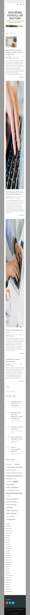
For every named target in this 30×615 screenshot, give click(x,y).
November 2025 (9, 530)
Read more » (21, 77)
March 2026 (8, 526)
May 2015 (8, 586)
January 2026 (8, 528)
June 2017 (8, 569)
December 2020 (9, 548)
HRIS (12, 58)
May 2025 (8, 537)
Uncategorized (17, 197)
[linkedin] (20, 4)
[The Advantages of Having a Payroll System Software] (15, 135)
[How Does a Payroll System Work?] (15, 273)
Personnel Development (11, 502)
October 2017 (8, 560)
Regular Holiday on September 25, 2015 (16, 438)
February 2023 (9, 546)
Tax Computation (10, 516)
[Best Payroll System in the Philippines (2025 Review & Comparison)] (11, 42)
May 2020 (8, 553)
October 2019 (8, 557)
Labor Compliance (12, 487)
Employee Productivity (14, 476)
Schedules (9, 508)
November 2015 (9, 575)
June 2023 (8, 539)
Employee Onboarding (11, 470)
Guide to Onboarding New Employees (16, 449)
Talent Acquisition (12, 510)
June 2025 (8, 535)
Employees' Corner (11, 478)
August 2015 (8, 582)
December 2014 (9, 591)
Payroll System (15, 58)
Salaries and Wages (11, 504)
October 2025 (8, 533)
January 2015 (8, 589)
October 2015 (8, 577)
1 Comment (20, 364)
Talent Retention (11, 513)
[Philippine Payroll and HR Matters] (15, 26)
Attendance (17, 464)
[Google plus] (17, 4)
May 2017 (8, 571)
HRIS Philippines (10, 484)
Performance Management (12, 499)
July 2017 (8, 566)
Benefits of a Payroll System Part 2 (17, 427)
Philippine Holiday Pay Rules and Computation (16, 403)
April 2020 (8, 555)
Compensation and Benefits (14, 467)
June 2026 (8, 524)
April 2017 (8, 573)
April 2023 (8, 544)
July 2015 (8, 584)
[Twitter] (23, 4)
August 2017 (8, 564)
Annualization (9, 464)
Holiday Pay (9, 481)
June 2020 (8, 551)
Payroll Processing (11, 197)
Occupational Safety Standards (12, 490)
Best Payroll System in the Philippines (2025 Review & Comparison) (14, 52)
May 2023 (8, 542)
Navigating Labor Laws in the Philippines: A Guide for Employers (16, 415)
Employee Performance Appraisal (14, 473)
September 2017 (9, 562)
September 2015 (9, 580)
